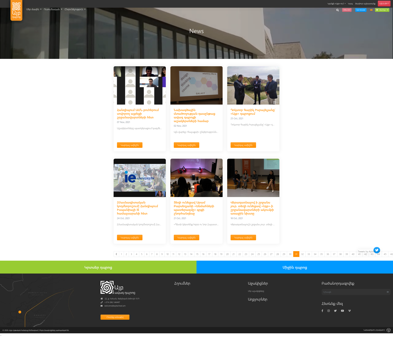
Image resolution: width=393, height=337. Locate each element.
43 (372, 254)
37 (334, 254)
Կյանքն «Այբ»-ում (336, 3)
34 (315, 254)
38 (340, 254)
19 (221, 254)
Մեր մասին (33, 9)
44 (378, 254)
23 (246, 254)
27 (271, 254)
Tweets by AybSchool (369, 251)
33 (308, 254)
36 (328, 254)
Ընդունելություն (74, 9)
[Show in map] (19, 312)
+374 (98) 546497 (110, 302)
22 (239, 254)
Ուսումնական (52, 9)
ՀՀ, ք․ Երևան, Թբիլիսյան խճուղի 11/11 (120, 298)
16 (203, 254)
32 (302, 254)
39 (346, 254)
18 (215, 254)
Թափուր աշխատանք (365, 3)
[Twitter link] (335, 310)
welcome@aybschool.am (113, 305)
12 (179, 254)
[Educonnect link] (371, 10)
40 (353, 254)
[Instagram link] (328, 310)
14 (191, 254)
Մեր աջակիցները (256, 291)
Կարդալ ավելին (130, 145)
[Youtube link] (342, 310)
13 (185, 254)
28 (277, 254)
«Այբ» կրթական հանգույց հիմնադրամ (23, 330)
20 (227, 254)
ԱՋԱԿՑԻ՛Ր (384, 3)
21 (233, 254)
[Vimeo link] (349, 310)
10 (167, 254)
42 (365, 254)
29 (284, 254)
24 (252, 254)
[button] (382, 10)
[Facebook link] (322, 310)
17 (209, 254)
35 (321, 254)
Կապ (350, 3)
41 (359, 254)
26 (265, 254)
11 (173, 254)
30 (290, 254)
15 (197, 254)
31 (296, 254)
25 (258, 254)
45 (385, 254)
